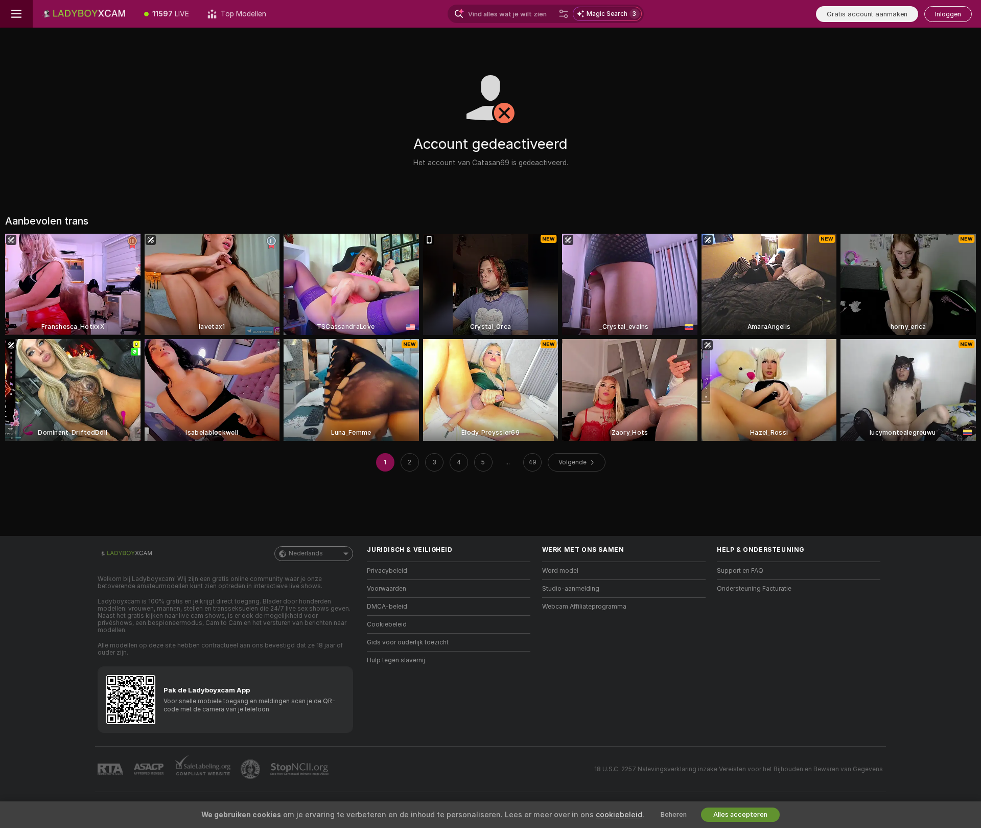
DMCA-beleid (387, 606)
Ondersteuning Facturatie (754, 588)
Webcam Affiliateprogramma (584, 606)
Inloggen (948, 14)
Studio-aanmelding (570, 588)
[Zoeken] (563, 14)
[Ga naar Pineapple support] (251, 769)
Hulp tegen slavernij (396, 660)
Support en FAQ (740, 570)
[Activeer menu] (16, 14)
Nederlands (306, 553)
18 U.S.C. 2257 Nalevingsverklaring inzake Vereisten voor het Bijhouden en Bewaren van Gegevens (738, 769)
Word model (560, 570)
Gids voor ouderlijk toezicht (408, 642)
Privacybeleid (387, 570)
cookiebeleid (619, 815)
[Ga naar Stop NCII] (300, 769)
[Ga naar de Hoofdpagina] (84, 14)
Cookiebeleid (387, 624)
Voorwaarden (386, 588)
